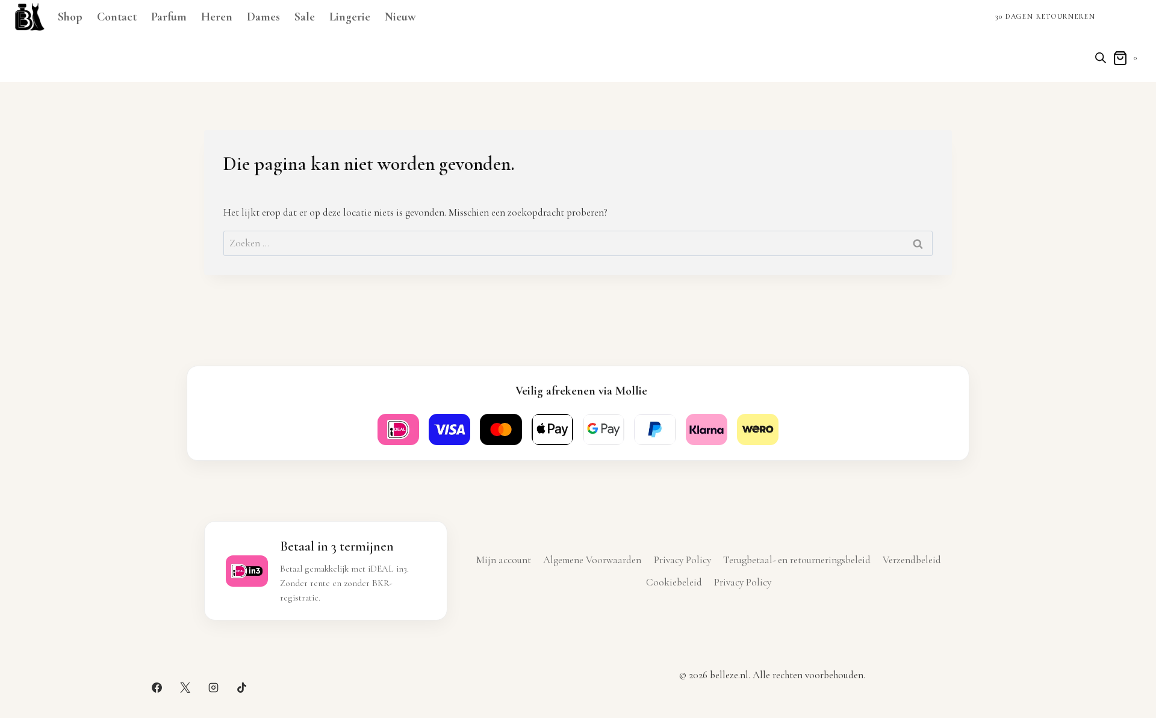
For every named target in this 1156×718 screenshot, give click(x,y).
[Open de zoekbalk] (1101, 57)
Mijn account (503, 560)
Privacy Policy (682, 560)
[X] (184, 687)
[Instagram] (213, 687)
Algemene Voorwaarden (592, 560)
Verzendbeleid (912, 560)
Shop (70, 17)
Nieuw (400, 17)
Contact (117, 17)
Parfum (169, 17)
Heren (216, 17)
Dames (263, 17)
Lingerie (349, 17)
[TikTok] (242, 687)
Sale (304, 17)
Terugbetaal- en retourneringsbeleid (797, 560)
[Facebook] (156, 687)
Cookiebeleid (674, 582)
